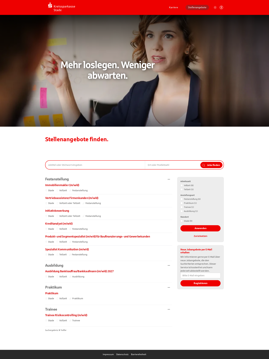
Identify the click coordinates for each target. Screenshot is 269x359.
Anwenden (200, 228)
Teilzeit (188, 189)
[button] (108, 179)
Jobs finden (213, 165)
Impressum (108, 354)
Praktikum (190, 203)
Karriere (173, 7)
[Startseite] (60, 7)
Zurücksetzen (200, 236)
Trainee (189, 207)
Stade (188, 221)
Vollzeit (188, 185)
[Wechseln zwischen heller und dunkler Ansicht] (215, 7)
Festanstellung (192, 199)
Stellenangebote (197, 7)
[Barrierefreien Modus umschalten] (221, 7)
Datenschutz (122, 354)
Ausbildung (191, 211)
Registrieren (200, 283)
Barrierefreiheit (138, 354)
